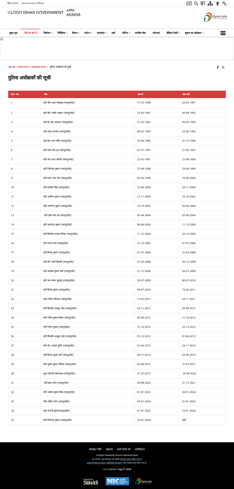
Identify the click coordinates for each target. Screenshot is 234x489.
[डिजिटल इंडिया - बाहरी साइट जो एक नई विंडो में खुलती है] (211, 25)
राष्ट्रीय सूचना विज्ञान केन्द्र (131, 459)
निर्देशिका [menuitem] (61, 33)
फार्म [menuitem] (113, 33)
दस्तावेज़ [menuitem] (101, 33)
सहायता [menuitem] (109, 449)
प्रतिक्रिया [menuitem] (140, 449)
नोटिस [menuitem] (125, 33)
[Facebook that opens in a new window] (218, 67)
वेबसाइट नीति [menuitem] (95, 449)
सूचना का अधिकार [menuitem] (193, 33)
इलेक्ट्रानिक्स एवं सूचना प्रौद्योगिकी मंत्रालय (104, 463)
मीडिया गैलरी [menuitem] (172, 33)
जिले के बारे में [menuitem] (30, 33)
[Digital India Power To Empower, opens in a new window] (144, 482)
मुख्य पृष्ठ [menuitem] (13, 33)
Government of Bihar (32, 3)
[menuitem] (188, 3)
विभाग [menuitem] (74, 33)
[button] (223, 33)
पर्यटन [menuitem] (87, 33)
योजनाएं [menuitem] (156, 33)
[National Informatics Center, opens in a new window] (117, 481)
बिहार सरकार (12, 3)
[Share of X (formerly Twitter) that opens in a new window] (223, 67)
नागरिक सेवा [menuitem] (140, 33)
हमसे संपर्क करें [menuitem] (124, 449)
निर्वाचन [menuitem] (47, 33)
